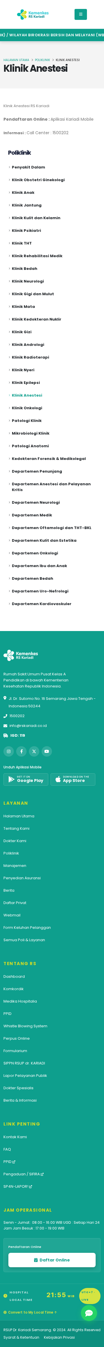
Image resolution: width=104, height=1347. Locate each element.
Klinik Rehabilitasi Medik (37, 256)
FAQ (7, 1149)
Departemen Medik (32, 515)
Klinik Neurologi (28, 281)
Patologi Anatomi (30, 446)
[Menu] (81, 14)
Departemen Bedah (32, 578)
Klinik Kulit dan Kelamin (36, 218)
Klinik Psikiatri (26, 230)
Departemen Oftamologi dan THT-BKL (52, 528)
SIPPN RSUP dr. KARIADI (24, 1063)
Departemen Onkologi (35, 553)
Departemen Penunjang (37, 471)
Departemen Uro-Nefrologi (40, 591)
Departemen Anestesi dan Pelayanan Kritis (51, 486)
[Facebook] (21, 751)
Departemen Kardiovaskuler (41, 604)
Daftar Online (54, 1260)
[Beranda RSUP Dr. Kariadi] (33, 14)
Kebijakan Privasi (59, 1337)
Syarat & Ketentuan (21, 1337)
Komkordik (13, 989)
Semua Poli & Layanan (24, 940)
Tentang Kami (16, 828)
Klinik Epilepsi (26, 382)
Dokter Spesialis (18, 1088)
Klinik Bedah (24, 268)
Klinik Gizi (21, 332)
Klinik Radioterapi (30, 357)
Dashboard (14, 976)
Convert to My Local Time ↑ (32, 1312)
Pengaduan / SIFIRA (22, 1174)
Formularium (15, 1051)
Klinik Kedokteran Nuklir (36, 319)
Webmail (12, 915)
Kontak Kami (15, 1137)
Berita (8, 890)
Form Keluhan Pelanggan (27, 927)
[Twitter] (34, 751)
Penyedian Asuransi (22, 878)
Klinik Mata (23, 306)
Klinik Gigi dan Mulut (33, 294)
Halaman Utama (16, 60)
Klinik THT (22, 243)
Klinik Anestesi (27, 395)
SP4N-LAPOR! (16, 1186)
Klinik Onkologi (27, 408)
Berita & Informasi (20, 1100)
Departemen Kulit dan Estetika (44, 540)
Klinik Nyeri (23, 370)
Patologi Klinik (27, 420)
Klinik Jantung (27, 205)
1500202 (17, 716)
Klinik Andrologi (28, 344)
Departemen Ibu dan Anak (39, 566)
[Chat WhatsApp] (89, 1313)
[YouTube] (47, 751)
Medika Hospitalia (20, 1001)
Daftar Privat (14, 902)
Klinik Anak (23, 192)
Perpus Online (16, 1038)
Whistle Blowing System (25, 1026)
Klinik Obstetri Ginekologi (38, 180)
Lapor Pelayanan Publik (25, 1075)
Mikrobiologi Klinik (30, 433)
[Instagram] (8, 751)
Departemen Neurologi (36, 502)
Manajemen (14, 865)
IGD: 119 (17, 735)
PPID (7, 1013)
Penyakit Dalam (28, 167)
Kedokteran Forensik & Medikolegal (49, 458)
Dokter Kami (14, 841)
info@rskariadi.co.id (28, 725)
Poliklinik (42, 60)
